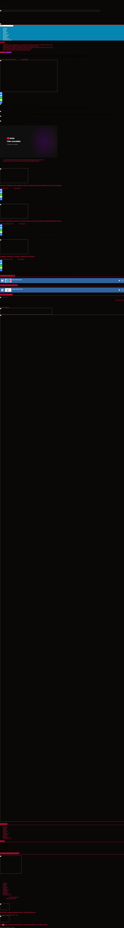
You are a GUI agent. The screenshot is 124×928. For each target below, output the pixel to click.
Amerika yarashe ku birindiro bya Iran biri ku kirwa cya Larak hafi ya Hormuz (20, 46)
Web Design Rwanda (11, 898)
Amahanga (5, 32)
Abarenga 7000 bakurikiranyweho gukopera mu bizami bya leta (17, 48)
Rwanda (5, 29)
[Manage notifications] (3, 925)
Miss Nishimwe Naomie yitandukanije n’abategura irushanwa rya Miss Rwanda (23, 924)
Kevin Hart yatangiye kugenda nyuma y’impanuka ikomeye (18, 912)
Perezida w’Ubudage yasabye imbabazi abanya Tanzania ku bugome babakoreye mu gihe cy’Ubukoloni (31, 185)
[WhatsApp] (62, 98)
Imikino (4, 33)
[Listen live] (2, 280)
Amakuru (5, 28)
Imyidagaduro (6, 34)
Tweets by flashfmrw (5, 307)
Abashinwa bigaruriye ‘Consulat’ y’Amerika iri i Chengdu (17, 256)
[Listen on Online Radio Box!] (122, 281)
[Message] (62, 100)
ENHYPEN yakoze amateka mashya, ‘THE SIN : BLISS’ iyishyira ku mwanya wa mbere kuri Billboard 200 (27, 44)
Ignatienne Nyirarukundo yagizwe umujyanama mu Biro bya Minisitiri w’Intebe (22, 161)
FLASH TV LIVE (7, 39)
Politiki (4, 30)
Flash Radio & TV (120, 300)
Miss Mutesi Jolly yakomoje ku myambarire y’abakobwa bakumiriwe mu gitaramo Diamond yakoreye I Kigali (28, 47)
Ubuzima (5, 37)
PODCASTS (6, 38)
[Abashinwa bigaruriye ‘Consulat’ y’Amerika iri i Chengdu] (14, 253)
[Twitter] (62, 95)
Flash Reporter (24, 59)
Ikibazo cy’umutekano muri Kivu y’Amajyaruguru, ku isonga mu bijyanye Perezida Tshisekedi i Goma (30, 221)
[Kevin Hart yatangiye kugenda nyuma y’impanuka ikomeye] (4, 909)
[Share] (62, 102)
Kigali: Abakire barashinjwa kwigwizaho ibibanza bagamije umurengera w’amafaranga (23, 159)
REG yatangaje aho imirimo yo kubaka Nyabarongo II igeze (16, 49)
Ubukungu (5, 36)
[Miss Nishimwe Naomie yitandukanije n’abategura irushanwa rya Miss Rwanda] (4, 921)
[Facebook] (62, 93)
